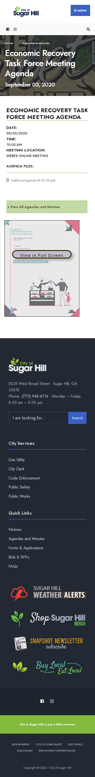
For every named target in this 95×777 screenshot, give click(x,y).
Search (77, 418)
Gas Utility (17, 460)
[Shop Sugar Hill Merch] (47, 619)
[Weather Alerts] (47, 594)
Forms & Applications (26, 548)
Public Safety (19, 487)
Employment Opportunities (57, 751)
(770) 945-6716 (35, 396)
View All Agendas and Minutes (35, 206)
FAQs (13, 566)
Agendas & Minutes (36, 43)
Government (21, 744)
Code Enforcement (24, 478)
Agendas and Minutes (27, 539)
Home (9, 43)
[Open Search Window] (87, 29)
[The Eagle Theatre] (47, 668)
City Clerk (16, 469)
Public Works (19, 496)
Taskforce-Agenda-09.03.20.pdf (33, 180)
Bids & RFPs (19, 557)
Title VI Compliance (49, 744)
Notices (15, 529)
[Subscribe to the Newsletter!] (47, 643)
